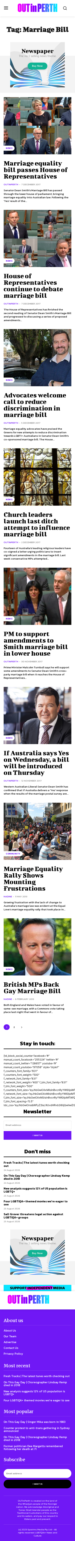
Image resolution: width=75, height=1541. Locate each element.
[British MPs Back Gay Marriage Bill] (37, 946)
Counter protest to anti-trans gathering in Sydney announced (37, 1429)
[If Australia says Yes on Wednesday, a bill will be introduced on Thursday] (37, 715)
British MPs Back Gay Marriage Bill (32, 987)
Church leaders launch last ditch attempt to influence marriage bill (37, 524)
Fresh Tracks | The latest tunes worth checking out (37, 1164)
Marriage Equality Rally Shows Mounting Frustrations (33, 878)
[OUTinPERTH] (37, 8)
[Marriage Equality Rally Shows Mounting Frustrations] (37, 831)
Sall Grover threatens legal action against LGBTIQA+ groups (33, 1216)
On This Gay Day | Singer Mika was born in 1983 (35, 1422)
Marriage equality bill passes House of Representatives (36, 169)
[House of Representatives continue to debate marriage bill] (37, 238)
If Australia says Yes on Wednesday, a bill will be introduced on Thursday (36, 762)
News (9, 148)
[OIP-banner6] (37, 1288)
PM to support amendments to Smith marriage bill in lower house (36, 643)
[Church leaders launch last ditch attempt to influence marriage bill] (37, 476)
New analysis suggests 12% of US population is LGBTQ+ (35, 1190)
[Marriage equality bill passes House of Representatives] (37, 125)
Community (13, 853)
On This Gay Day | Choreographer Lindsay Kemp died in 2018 (37, 1177)
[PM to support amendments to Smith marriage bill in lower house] (37, 596)
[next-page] (22, 1027)
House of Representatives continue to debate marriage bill (33, 285)
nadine (8, 896)
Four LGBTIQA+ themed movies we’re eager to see (36, 1203)
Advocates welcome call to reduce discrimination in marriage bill (35, 404)
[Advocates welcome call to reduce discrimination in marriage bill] (37, 357)
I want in (37, 1135)
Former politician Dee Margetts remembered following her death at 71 (33, 1447)
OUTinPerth (11, 184)
